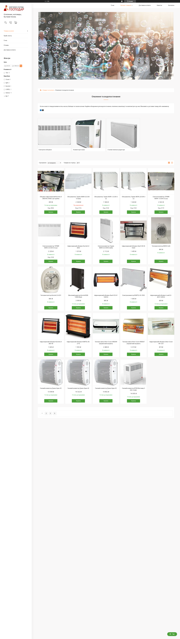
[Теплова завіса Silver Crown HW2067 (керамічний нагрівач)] (133, 326)
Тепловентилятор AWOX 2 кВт (161, 246)
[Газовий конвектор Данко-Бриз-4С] (78, 372)
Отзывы (6, 45)
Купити (51, 212)
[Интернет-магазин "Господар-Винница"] (16, 8)
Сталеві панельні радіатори (116, 149)
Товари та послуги (48, 90)
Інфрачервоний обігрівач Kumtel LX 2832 (78, 247)
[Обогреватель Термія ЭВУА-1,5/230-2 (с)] (106, 181)
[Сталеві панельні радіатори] (123, 135)
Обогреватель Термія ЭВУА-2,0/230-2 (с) (133, 197)
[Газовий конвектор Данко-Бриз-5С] (106, 372)
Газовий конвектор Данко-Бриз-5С (106, 388)
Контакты (171, 5)
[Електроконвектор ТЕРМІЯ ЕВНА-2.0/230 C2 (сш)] (51, 230)
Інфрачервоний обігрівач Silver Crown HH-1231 (161, 342)
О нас (5, 40)
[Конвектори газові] (88, 135)
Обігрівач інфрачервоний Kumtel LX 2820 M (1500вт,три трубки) (51, 197)
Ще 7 (7, 96)
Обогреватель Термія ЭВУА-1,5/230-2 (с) (106, 197)
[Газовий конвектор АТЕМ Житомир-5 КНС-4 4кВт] (133, 372)
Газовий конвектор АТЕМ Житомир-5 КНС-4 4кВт (133, 389)
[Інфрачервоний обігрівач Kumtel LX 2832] (78, 230)
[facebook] (41, 110)
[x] (43, 110)
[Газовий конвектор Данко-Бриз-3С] (51, 372)
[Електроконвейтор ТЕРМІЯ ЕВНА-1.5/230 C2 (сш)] (161, 181)
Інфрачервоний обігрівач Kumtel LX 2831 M (51, 342)
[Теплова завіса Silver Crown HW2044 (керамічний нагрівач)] (106, 326)
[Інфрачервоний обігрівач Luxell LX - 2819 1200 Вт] (161, 280)
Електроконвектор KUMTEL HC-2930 (133, 295)
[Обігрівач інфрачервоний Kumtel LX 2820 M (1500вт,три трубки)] (51, 181)
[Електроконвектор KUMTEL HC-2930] (133, 280)
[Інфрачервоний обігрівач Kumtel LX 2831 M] (51, 326)
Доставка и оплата (10, 50)
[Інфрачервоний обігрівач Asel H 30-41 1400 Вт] (106, 280)
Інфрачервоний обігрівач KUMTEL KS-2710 (78, 342)
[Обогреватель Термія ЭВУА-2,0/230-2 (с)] (133, 181)
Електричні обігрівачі (45, 149)
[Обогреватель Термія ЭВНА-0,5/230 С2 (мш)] (78, 181)
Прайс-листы (8, 35)
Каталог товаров (126, 5)
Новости (159, 5)
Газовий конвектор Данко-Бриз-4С (78, 388)
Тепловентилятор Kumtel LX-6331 (50, 295)
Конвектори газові (79, 149)
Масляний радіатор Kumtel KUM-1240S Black (78, 296)
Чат (173, 634)
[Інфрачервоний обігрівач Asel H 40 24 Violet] (133, 230)
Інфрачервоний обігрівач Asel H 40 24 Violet (133, 247)
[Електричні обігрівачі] (54, 135)
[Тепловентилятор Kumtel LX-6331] (51, 280)
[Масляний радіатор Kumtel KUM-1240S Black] (78, 280)
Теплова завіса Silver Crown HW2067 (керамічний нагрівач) (133, 342)
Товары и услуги (9, 31)
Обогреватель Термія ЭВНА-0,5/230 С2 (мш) (78, 197)
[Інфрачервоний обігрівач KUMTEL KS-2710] (78, 326)
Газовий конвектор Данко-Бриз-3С (51, 388)
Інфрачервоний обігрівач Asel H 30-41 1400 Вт (106, 296)
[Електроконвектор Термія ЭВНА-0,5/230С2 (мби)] (106, 230)
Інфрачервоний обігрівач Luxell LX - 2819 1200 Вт (161, 296)
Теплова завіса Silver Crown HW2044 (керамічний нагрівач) (106, 342)
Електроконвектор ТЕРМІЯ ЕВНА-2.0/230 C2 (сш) (51, 247)
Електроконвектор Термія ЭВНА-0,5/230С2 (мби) (106, 247)
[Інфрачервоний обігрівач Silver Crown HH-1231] (161, 326)
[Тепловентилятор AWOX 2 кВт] (161, 230)
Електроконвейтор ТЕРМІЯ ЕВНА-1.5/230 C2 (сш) (161, 197)
